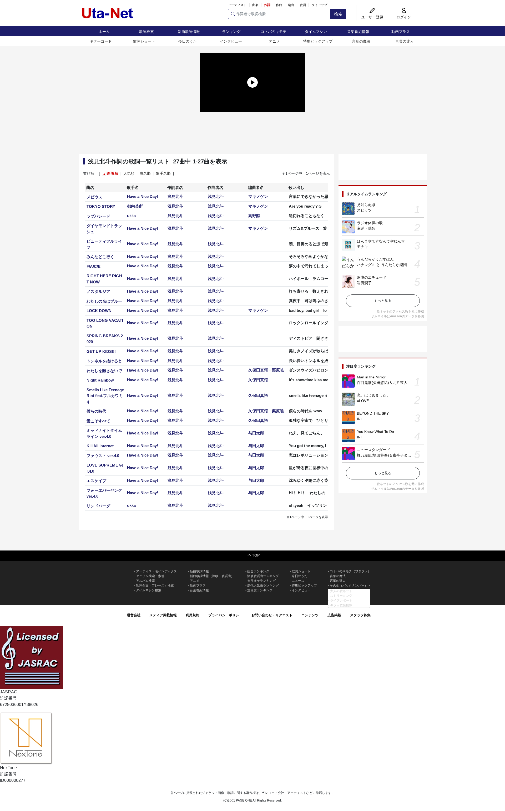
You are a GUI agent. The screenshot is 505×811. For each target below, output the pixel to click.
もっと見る (382, 301)
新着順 (112, 173)
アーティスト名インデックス (156, 571)
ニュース (298, 581)
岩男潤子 (364, 283)
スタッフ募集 (360, 615)
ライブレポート (341, 600)
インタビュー (231, 41)
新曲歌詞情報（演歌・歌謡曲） (212, 576)
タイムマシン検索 (148, 590)
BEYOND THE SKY (373, 413)
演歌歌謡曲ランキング (263, 576)
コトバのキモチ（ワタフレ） (350, 571)
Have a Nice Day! (142, 196)
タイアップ (319, 5)
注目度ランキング (259, 590)
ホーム (104, 31)
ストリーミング (341, 596)
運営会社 (133, 615)
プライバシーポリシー (225, 615)
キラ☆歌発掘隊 (341, 605)
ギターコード (101, 41)
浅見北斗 (175, 196)
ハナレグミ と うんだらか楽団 (382, 265)
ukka (131, 215)
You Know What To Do (375, 431)
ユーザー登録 (372, 17)
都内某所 (135, 206)
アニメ (274, 41)
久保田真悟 (258, 380)
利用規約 (192, 615)
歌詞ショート (144, 41)
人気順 (128, 173)
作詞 (267, 5)
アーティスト (237, 5)
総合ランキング (258, 571)
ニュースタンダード (373, 450)
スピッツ (364, 210)
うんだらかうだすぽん (375, 259)
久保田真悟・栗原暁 (266, 370)
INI (359, 419)
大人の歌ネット (341, 591)
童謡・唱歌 (366, 228)
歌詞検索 (146, 31)
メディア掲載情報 (163, 615)
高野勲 (254, 215)
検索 (338, 14)
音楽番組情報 (358, 31)
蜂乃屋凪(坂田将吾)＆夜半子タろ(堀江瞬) (391, 455)
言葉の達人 (404, 41)
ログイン (403, 17)
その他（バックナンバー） (349, 585)
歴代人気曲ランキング (263, 585)
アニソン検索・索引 (150, 576)
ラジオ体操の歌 (370, 223)
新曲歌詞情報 (189, 31)
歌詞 (303, 5)
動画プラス (400, 31)
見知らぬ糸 (366, 205)
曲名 (255, 5)
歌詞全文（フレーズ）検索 (155, 585)
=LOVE (363, 401)
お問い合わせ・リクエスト (271, 615)
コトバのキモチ (273, 31)
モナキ (362, 246)
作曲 (279, 5)
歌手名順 (163, 173)
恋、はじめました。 (373, 395)
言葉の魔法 (361, 41)
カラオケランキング (261, 581)
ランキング (231, 31)
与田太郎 (256, 433)
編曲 (291, 5)
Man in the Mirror (371, 377)
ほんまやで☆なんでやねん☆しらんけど (390, 241)
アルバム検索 (145, 581)
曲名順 (145, 173)
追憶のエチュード (371, 277)
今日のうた (187, 41)
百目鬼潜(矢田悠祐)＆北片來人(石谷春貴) (391, 383)
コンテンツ (310, 615)
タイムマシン (316, 31)
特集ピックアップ (317, 41)
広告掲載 (334, 615)
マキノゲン (258, 196)
